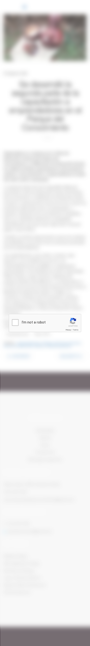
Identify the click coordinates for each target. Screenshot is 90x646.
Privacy (68, 330)
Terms (75, 330)
